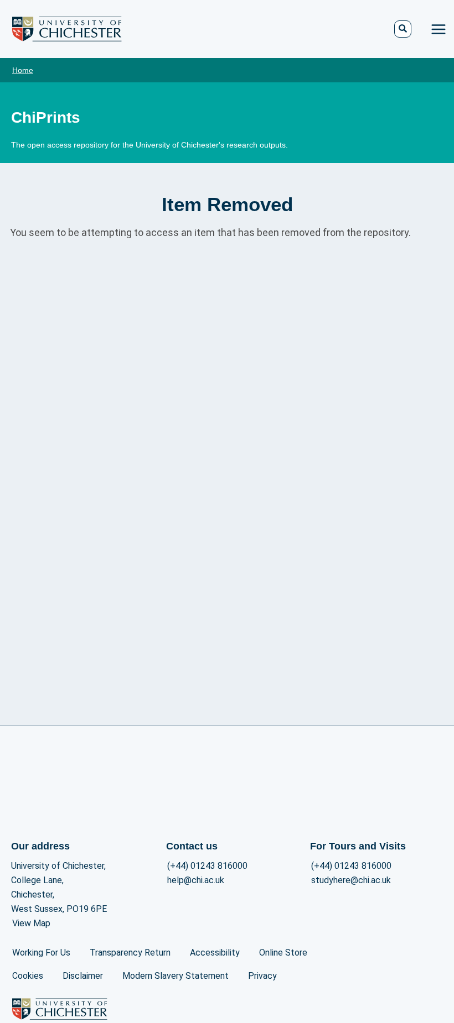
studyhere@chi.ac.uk (351, 880)
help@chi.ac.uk (195, 880)
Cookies (27, 975)
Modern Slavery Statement (175, 975)
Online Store (283, 952)
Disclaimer (83, 975)
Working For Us (41, 952)
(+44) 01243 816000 (207, 866)
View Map (31, 923)
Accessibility (215, 952)
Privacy (262, 975)
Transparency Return (130, 952)
